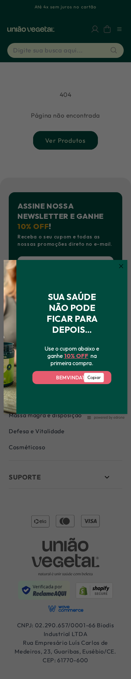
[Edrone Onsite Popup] (65, 339)
